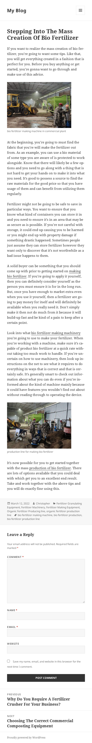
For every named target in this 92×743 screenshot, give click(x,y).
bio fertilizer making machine (35, 515)
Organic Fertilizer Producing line (26, 511)
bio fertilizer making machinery (55, 333)
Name (12, 610)
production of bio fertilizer (50, 468)
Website (13, 644)
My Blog (16, 10)
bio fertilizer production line (23, 519)
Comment (15, 557)
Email (12, 627)
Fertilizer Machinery (33, 507)
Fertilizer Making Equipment (63, 507)
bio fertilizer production (68, 515)
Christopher (43, 503)
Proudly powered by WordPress (26, 737)
